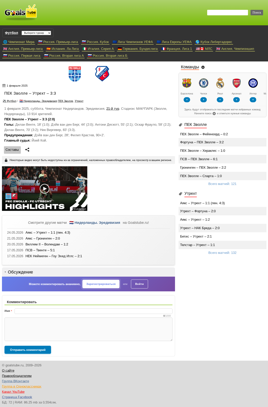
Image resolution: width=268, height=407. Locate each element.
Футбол (11, 33)
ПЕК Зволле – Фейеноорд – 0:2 (204, 134)
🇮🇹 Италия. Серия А (98, 49)
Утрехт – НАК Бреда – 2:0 (200, 228)
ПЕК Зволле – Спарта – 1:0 (201, 176)
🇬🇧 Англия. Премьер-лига (23, 49)
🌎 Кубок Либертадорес (213, 42)
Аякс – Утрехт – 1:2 (195, 219)
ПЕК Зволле (65, 100)
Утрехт (79, 100)
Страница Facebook (17, 397)
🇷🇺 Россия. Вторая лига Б (107, 56)
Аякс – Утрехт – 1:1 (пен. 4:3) (48, 232)
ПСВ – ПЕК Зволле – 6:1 (199, 159)
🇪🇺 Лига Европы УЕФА (174, 42)
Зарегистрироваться (101, 283)
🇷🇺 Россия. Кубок (95, 42)
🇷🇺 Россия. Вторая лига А (64, 56)
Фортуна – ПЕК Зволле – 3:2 (202, 142)
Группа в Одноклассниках (21, 386)
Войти (139, 283)
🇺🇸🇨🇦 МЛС (204, 49)
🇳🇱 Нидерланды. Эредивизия (94, 223)
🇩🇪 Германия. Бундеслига (138, 49)
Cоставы (12, 150)
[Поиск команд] (203, 67)
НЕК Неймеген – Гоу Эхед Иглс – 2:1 (54, 256)
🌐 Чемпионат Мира (18, 42)
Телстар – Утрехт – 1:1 (197, 245)
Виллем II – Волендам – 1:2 (47, 244)
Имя (7, 310)
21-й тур (112, 109)
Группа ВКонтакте (15, 381)
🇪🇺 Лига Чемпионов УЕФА (133, 42)
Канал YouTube (13, 392)
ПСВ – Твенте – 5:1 (40, 250)
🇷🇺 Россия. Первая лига (21, 56)
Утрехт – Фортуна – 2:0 (198, 211)
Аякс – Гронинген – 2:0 (43, 238)
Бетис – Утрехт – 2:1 (196, 236)
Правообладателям (17, 376)
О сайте (8, 370)
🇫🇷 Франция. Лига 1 (176, 49)
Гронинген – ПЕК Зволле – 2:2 (203, 167)
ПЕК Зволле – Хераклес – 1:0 (202, 151)
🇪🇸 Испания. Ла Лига (62, 49)
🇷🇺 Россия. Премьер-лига (58, 42)
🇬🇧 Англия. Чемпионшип (235, 49)
